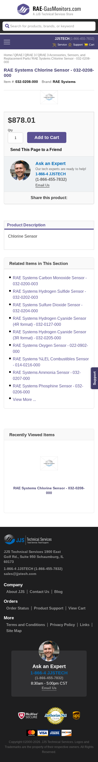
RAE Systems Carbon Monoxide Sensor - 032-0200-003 (50, 281)
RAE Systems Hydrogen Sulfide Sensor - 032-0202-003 (49, 294)
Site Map (14, 631)
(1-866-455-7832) (82, 39)
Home (8, 55)
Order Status (17, 608)
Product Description (26, 225)
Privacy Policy (62, 625)
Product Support (48, 608)
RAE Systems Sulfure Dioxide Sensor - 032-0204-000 (47, 308)
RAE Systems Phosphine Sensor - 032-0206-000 (48, 389)
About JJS (15, 591)
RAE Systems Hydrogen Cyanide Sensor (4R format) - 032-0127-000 (49, 321)
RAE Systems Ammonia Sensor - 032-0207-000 (47, 375)
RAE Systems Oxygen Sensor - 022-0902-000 (50, 348)
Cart (91, 44)
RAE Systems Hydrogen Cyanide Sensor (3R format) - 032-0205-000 (49, 335)
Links (84, 625)
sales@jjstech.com (20, 574)
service (62, 44)
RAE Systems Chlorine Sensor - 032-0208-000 (49, 490)
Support (78, 44)
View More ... (24, 399)
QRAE (18, 55)
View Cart (76, 608)
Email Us (42, 185)
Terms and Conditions (25, 625)
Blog (58, 591)
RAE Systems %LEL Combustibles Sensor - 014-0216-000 (51, 362)
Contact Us (39, 591)
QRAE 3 (30, 55)
